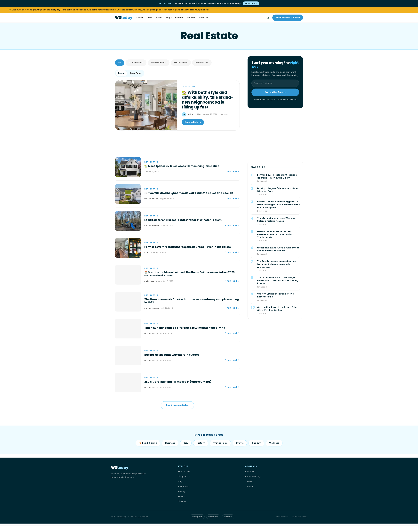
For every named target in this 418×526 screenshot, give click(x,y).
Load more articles (177, 405)
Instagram (197, 516)
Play (169, 17)
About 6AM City (252, 476)
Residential (201, 62)
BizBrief (179, 17)
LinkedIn (228, 516)
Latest (121, 73)
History (201, 442)
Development (158, 62)
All (119, 62)
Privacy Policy (282, 517)
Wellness (274, 442)
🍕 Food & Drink (148, 442)
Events (140, 17)
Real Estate (183, 486)
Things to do (220, 442)
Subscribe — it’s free (288, 17)
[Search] (268, 18)
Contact (249, 486)
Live (149, 17)
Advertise (203, 17)
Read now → (251, 3)
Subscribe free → (275, 92)
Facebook (213, 516)
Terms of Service (299, 517)
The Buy (191, 17)
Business (170, 442)
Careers (248, 481)
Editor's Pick (181, 62)
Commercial (136, 62)
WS (123, 17)
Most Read (135, 73)
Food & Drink (184, 471)
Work (159, 17)
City (185, 442)
